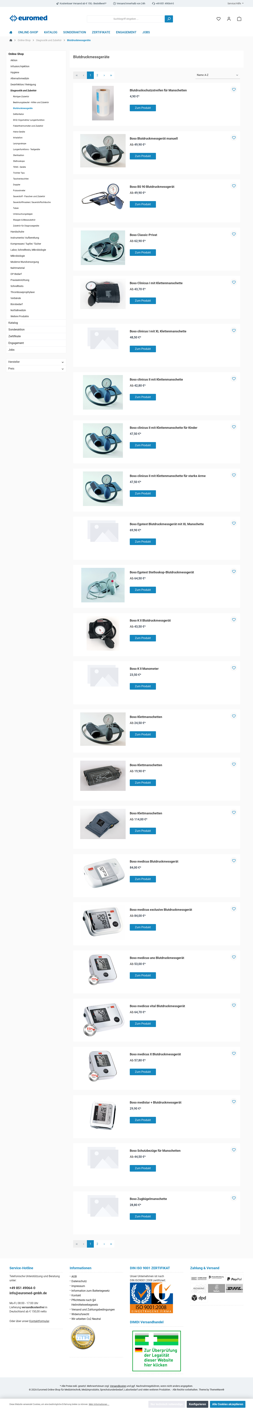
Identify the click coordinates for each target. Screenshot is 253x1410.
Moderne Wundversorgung (24, 262)
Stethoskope (19, 161)
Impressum (78, 1286)
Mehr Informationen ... (99, 1404)
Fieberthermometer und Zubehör (28, 126)
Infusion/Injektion (19, 66)
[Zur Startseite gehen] (28, 18)
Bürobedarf (16, 304)
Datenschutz (79, 1281)
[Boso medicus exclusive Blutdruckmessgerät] (103, 922)
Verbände (15, 298)
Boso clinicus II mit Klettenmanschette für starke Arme (168, 476)
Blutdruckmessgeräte (23, 108)
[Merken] (233, 89)
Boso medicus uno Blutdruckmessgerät (157, 958)
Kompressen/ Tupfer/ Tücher (25, 243)
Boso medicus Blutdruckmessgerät (154, 861)
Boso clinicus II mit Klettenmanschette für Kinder (163, 427)
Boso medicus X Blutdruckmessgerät (155, 1054)
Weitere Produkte (19, 316)
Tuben (16, 208)
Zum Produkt (143, 108)
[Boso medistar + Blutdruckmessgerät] (103, 1115)
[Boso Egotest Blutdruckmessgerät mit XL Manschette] (103, 531)
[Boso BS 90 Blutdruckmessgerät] (103, 196)
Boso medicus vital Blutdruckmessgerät (157, 1006)
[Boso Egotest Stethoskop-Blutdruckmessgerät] (103, 585)
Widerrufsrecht (80, 1314)
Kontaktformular (39, 1321)
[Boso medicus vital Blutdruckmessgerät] (103, 1019)
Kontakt (76, 1295)
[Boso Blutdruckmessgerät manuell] (103, 150)
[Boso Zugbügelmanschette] (103, 1205)
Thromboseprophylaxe (22, 292)
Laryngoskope (19, 143)
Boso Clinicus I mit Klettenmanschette (156, 283)
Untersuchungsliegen (23, 214)
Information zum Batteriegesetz (90, 1290)
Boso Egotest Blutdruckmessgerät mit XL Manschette (167, 524)
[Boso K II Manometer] (103, 675)
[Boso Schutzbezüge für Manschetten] (103, 1157)
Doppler (16, 184)
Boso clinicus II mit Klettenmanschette (156, 379)
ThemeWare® (217, 1389)
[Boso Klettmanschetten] (103, 729)
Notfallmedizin (18, 310)
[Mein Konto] (229, 18)
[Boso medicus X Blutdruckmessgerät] (103, 1067)
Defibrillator (18, 114)
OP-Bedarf (16, 274)
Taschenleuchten (21, 179)
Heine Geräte (19, 132)
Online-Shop (16, 54)
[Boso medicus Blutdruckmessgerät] (103, 873)
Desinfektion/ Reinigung (23, 84)
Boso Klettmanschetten (146, 717)
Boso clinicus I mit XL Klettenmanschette (158, 331)
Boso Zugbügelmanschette (148, 1199)
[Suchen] (169, 18)
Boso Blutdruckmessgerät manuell (154, 138)
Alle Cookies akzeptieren (227, 1404)
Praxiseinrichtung (19, 280)
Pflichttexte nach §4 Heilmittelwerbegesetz (84, 1302)
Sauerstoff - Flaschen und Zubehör (29, 196)
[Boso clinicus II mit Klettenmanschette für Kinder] (103, 440)
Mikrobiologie (17, 255)
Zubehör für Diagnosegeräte (26, 226)
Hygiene (14, 72)
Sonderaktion (16, 329)
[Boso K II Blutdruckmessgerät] (103, 633)
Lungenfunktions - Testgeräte (26, 149)
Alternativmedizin (19, 78)
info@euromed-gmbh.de (28, 1293)
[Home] (12, 33)
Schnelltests (16, 286)
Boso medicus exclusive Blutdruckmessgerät (161, 909)
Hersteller (14, 361)
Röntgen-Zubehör (21, 96)
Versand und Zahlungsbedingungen (93, 1309)
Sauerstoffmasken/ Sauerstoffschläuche (32, 202)
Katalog (13, 322)
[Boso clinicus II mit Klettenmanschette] (103, 392)
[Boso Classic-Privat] (103, 247)
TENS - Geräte (19, 167)
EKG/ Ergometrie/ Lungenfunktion (29, 120)
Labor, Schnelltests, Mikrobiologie (28, 249)
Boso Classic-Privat (143, 235)
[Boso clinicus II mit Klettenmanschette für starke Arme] (103, 488)
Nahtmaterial (17, 268)
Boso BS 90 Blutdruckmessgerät (152, 186)
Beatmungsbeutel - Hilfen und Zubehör (31, 102)
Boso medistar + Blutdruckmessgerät (155, 1102)
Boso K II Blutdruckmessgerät (150, 620)
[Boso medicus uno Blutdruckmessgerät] (103, 970)
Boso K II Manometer (144, 668)
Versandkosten (118, 1386)
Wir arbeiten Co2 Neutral (86, 1319)
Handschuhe (17, 231)
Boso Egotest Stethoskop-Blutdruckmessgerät (162, 572)
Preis (11, 368)
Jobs (11, 349)
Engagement (16, 343)
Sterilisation (18, 155)
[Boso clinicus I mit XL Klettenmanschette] (103, 338)
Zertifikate (14, 336)
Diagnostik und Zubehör (23, 90)
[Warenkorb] (239, 18)
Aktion (13, 60)
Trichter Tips (19, 173)
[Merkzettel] (218, 18)
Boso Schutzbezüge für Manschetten (155, 1150)
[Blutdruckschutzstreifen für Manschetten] (103, 103)
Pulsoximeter (19, 190)
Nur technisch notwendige (167, 1404)
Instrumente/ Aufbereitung (24, 237)
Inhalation (18, 137)
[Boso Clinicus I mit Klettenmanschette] (103, 294)
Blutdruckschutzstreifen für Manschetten (158, 90)
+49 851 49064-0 (22, 1288)
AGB (74, 1276)
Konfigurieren (197, 1404)
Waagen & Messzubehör (24, 220)
